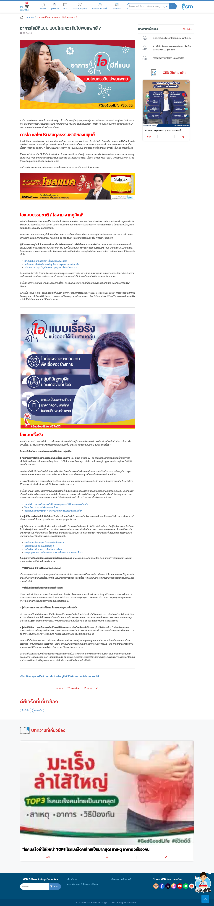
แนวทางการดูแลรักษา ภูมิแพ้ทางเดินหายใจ (163, 130)
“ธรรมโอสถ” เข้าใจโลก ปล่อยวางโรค (168, 58)
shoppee (191, 886)
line (185, 886)
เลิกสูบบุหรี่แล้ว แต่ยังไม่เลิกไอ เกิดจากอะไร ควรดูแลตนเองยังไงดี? (53, 552)
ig (173, 886)
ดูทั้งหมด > (187, 28)
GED (187, 6)
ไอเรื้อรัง (25, 710)
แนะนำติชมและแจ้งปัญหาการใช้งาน (82, 884)
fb (161, 886)
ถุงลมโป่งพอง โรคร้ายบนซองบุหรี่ (39, 545)
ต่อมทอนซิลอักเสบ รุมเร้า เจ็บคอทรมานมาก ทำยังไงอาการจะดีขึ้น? (53, 510)
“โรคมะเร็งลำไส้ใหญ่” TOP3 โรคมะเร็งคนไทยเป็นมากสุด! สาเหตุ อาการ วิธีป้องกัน (85, 849)
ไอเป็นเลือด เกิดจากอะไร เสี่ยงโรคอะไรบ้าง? (43, 549)
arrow (167, 6)
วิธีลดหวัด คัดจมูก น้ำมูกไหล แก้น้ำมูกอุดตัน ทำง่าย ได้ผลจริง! (50, 267)
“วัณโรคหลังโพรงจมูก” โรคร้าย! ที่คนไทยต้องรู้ (44, 542)
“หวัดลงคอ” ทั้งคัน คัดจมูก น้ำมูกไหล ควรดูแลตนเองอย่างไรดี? (51, 264)
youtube (179, 886)
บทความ (30, 17)
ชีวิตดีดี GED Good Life (24, 6)
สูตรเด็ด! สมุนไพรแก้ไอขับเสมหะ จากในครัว (172, 38)
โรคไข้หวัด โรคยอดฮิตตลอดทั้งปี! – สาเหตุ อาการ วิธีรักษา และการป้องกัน (56, 504)
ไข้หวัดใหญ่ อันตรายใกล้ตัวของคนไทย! (41, 507)
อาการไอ (38, 710)
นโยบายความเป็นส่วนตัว (121, 879)
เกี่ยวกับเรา (72, 879)
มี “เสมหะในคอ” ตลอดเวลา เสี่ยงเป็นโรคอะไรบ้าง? (45, 261)
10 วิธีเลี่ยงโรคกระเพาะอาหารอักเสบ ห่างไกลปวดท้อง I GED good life (172, 48)
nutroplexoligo (156, 886)
